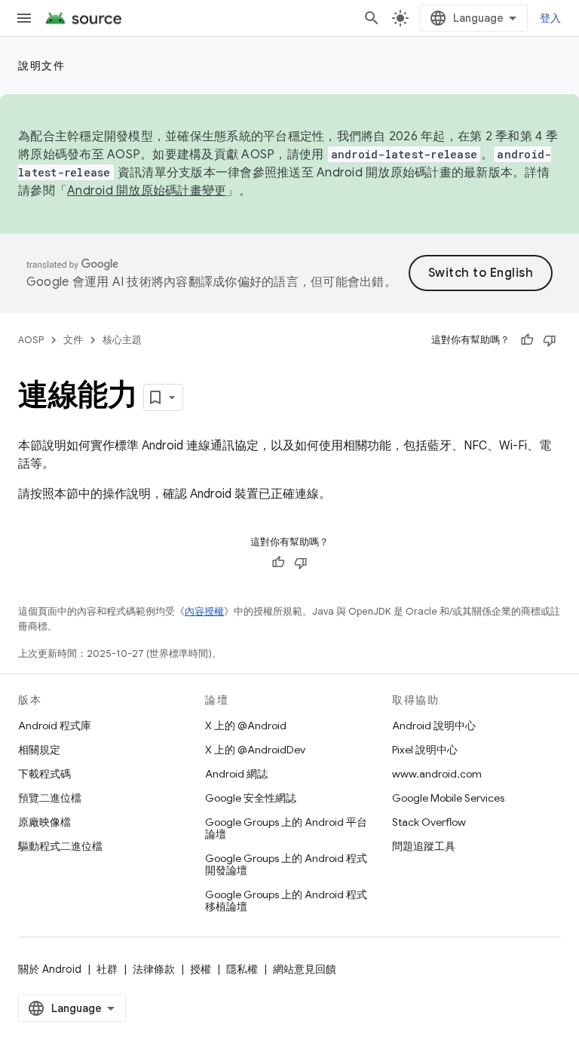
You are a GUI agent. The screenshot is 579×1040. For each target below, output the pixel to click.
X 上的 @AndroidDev (255, 749)
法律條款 (154, 969)
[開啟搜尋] (372, 18)
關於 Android (49, 969)
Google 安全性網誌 (250, 798)
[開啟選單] (24, 18)
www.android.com (437, 774)
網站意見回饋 (304, 969)
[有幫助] (527, 340)
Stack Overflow (429, 822)
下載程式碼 (44, 774)
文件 (73, 339)
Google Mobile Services (448, 798)
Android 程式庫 (54, 725)
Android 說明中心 (434, 725)
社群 (107, 969)
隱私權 (242, 969)
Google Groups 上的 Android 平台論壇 (286, 828)
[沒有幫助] (549, 340)
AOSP (31, 339)
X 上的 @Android (245, 725)
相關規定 (39, 749)
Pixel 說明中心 (425, 749)
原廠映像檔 (44, 822)
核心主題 (122, 339)
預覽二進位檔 (49, 798)
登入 (551, 18)
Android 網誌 (236, 774)
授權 (200, 969)
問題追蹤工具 (423, 846)
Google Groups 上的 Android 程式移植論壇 (286, 900)
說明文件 (41, 65)
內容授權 (204, 611)
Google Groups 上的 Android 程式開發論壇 (286, 864)
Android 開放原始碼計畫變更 (146, 190)
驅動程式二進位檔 (60, 846)
